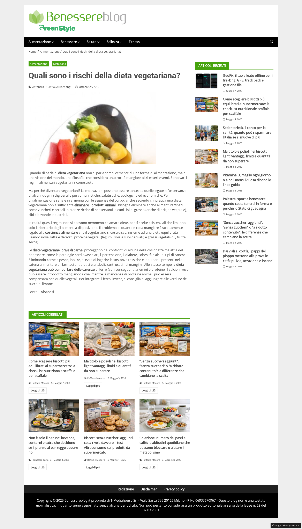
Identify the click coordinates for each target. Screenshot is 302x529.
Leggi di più (38, 390)
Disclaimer (149, 489)
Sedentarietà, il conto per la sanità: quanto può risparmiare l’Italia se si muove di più (247, 132)
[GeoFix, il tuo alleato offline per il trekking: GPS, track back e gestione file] (206, 80)
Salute (91, 41)
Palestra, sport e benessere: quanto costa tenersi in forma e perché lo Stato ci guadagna (247, 203)
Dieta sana (59, 64)
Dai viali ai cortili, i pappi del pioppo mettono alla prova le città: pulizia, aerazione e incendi (248, 256)
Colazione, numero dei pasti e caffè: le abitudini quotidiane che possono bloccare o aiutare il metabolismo (164, 445)
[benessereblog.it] (77, 20)
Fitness (134, 41)
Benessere (69, 41)
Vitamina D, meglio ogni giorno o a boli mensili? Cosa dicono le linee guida (247, 180)
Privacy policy (174, 489)
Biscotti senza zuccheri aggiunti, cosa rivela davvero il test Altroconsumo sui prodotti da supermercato (109, 445)
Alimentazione (40, 41)
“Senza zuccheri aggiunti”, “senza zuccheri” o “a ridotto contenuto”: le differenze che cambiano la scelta (161, 368)
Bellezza (112, 41)
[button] (271, 41)
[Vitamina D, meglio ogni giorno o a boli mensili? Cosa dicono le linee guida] (206, 180)
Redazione (126, 489)
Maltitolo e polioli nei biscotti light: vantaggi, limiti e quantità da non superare (107, 366)
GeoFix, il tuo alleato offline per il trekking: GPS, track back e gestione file (248, 80)
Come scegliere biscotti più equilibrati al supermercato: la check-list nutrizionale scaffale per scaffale (52, 368)
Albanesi (47, 292)
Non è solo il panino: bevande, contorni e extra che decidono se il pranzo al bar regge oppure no (53, 445)
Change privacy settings (286, 525)
